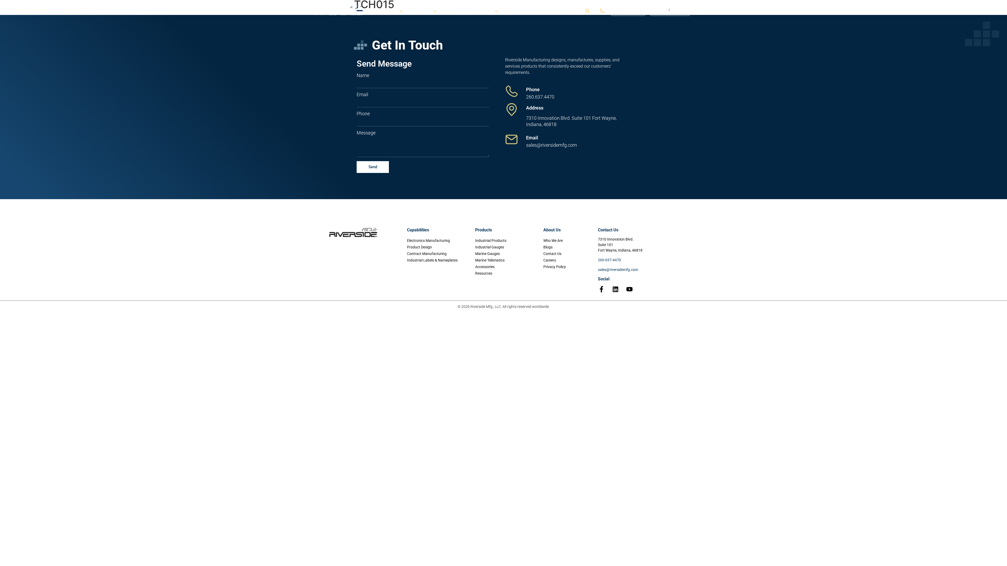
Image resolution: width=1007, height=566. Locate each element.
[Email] (511, 139)
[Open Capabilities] (401, 11)
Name (363, 75)
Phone (363, 113)
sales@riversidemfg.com (618, 270)
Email (362, 94)
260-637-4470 (609, 260)
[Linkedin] (615, 289)
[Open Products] (435, 11)
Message (366, 132)
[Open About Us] (496, 11)
